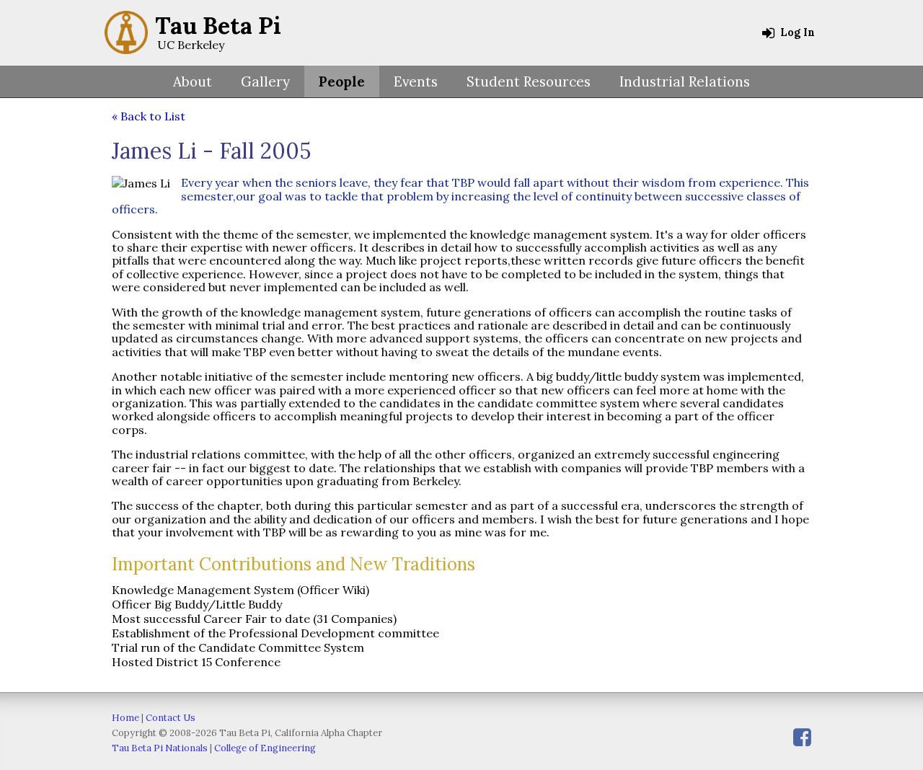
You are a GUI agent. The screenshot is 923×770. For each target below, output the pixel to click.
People (342, 81)
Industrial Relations (684, 81)
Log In (796, 32)
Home (125, 718)
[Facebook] (802, 737)
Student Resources (529, 81)
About (192, 81)
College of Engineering (265, 748)
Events (416, 81)
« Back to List (148, 116)
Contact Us (170, 718)
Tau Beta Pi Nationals (160, 748)
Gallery (265, 81)
